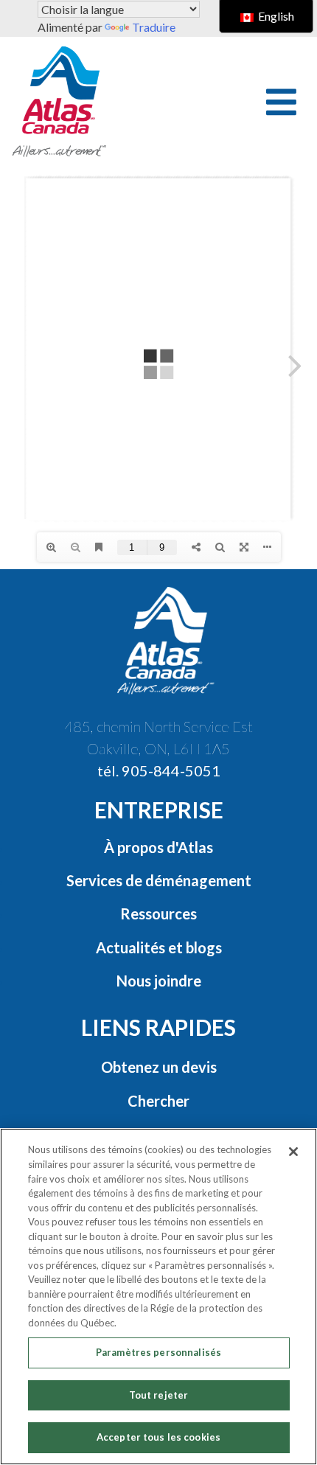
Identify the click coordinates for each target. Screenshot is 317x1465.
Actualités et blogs (159, 947)
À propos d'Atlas (158, 847)
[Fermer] (293, 1151)
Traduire (153, 27)
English (275, 16)
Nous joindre (158, 980)
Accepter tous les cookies (158, 1437)
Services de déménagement (158, 880)
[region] (158, 1296)
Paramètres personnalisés (158, 1352)
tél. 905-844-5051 (158, 770)
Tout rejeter (159, 1395)
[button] (281, 102)
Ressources (158, 913)
